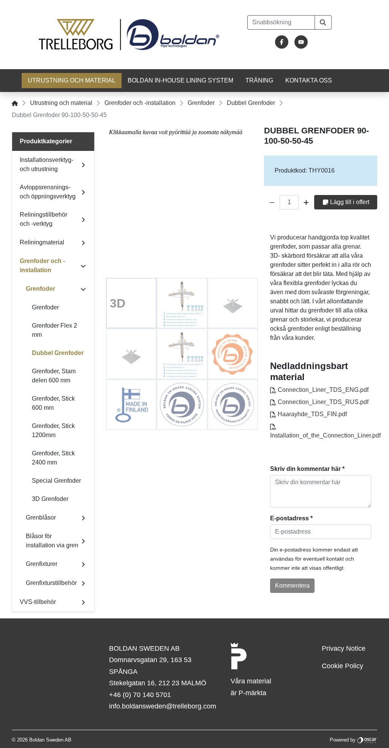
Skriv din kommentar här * (307, 469)
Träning (259, 80)
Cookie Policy (342, 666)
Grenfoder (201, 103)
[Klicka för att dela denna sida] (372, 224)
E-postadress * (291, 518)
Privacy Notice (343, 648)
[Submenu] (83, 165)
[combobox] (281, 22)
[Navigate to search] (323, 22)
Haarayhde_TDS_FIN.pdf (311, 414)
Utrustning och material (71, 80)
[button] (272, 202)
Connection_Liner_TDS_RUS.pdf (322, 402)
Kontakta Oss (308, 80)
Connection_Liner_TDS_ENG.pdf (322, 390)
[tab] (131, 303)
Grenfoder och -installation (140, 103)
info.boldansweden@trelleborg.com (162, 706)
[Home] (15, 103)
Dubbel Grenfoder (251, 103)
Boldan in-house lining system (180, 80)
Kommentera (292, 585)
